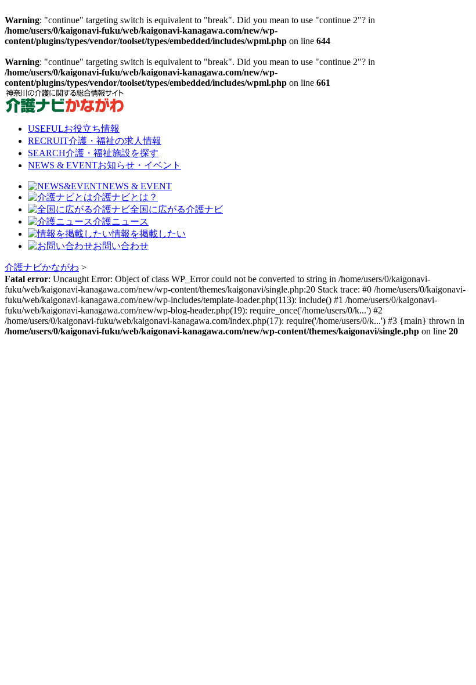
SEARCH (93, 153)
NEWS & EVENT (104, 165)
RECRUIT (94, 141)
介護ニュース (121, 221)
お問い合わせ (121, 246)
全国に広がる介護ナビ (176, 209)
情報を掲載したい (148, 234)
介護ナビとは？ (125, 197)
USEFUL (74, 129)
